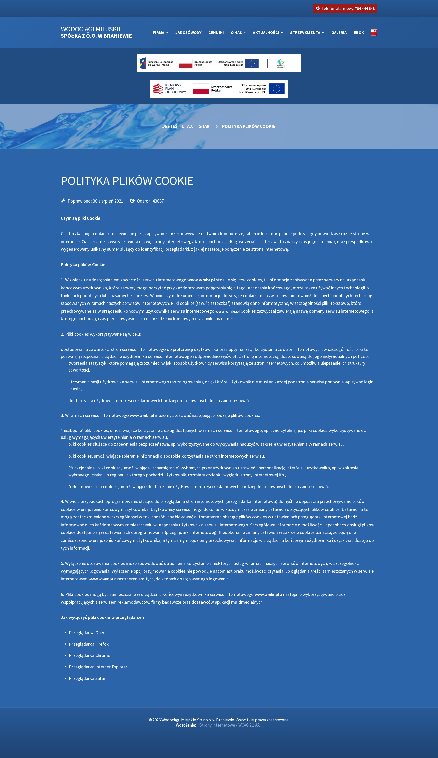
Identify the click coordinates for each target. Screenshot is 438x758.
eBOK (359, 32)
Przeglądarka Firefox (89, 644)
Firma (158, 32)
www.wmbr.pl (201, 280)
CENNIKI (216, 32)
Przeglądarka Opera (88, 632)
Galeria (339, 32)
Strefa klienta (305, 32)
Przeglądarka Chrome (89, 655)
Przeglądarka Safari (87, 678)
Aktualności (266, 32)
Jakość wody (188, 32)
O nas (236, 32)
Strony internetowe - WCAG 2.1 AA (229, 725)
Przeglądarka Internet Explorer (98, 667)
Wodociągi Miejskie (96, 32)
